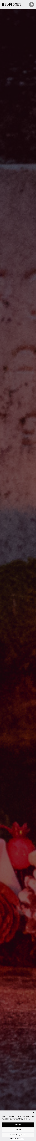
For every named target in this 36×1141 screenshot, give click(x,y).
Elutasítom (18, 1129)
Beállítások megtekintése (18, 1135)
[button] (33, 1113)
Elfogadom (18, 1124)
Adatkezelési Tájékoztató (17, 1139)
